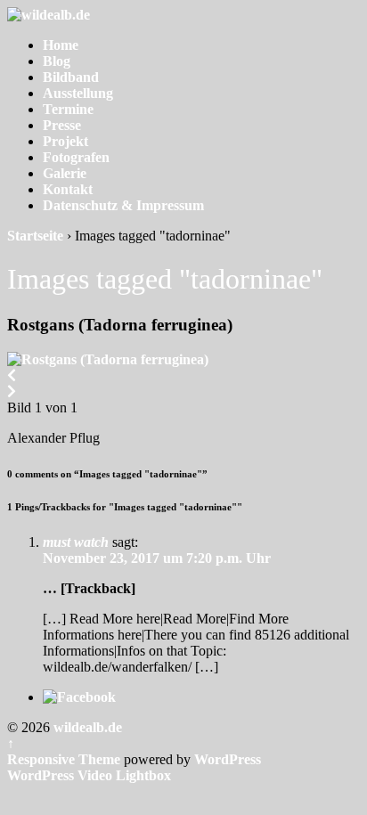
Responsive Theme (63, 759)
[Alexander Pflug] (107, 359)
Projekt (65, 141)
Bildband (71, 77)
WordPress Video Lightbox (89, 775)
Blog (56, 61)
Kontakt (68, 189)
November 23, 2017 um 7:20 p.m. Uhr (157, 558)
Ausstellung (78, 93)
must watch (76, 542)
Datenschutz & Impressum (123, 205)
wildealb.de (86, 727)
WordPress (227, 759)
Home (60, 45)
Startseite (35, 235)
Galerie (64, 173)
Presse (62, 125)
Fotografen (76, 157)
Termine (68, 109)
